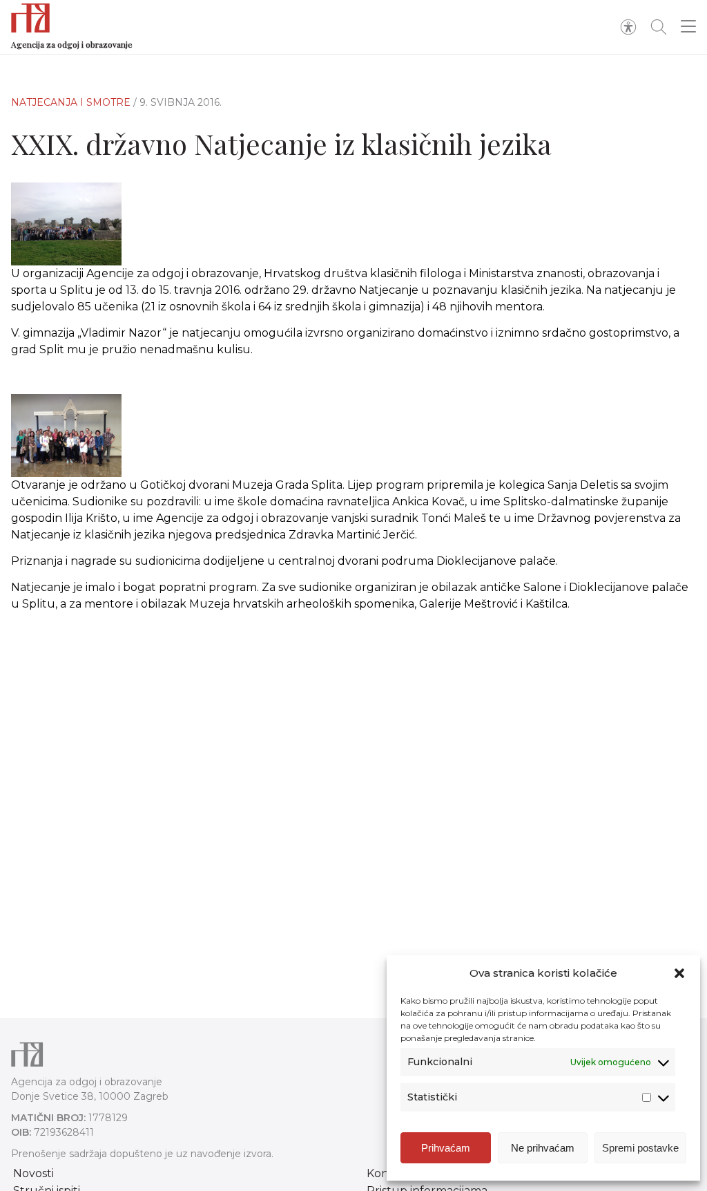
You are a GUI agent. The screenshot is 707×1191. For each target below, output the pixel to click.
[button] (679, 973)
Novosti (33, 1173)
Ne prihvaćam (542, 1148)
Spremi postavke (640, 1148)
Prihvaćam (445, 1148)
